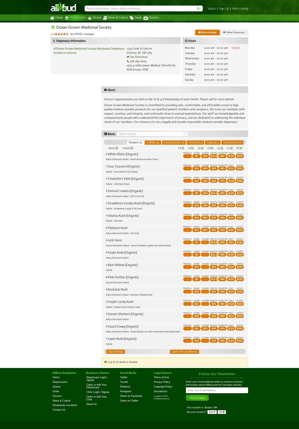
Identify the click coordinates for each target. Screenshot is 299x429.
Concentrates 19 (174, 142)
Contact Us (59, 409)
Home (59, 17)
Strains (97, 17)
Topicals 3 (213, 142)
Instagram (126, 391)
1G (189, 148)
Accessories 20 (232, 142)
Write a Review (209, 32)
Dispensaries (78, 17)
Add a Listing (240, 8)
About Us (91, 404)
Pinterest (125, 386)
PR (180, 148)
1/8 (209, 148)
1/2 (228, 148)
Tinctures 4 (195, 142)
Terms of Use (161, 377)
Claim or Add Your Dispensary (96, 386)
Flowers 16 (135, 142)
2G (199, 148)
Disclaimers (160, 391)
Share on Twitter (129, 400)
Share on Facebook (131, 396)
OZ (238, 148)
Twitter (124, 377)
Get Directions (138, 57)
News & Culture (118, 17)
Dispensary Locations (65, 405)
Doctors (154, 17)
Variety (127, 148)
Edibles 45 (153, 142)
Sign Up (224, 8)
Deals (138, 17)
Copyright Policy (163, 386)
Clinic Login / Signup (97, 392)
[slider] (62, 34)
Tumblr (124, 382)
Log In (212, 8)
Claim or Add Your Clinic (96, 398)
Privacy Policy (162, 382)
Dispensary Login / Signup (96, 378)
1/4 (219, 148)
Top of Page (115, 351)
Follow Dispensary (235, 32)
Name (112, 148)
